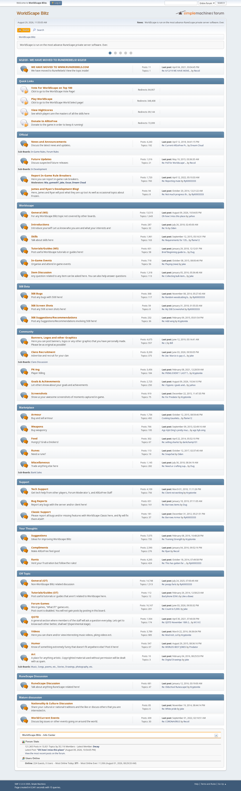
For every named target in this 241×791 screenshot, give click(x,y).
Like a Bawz (187, 596)
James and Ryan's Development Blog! (55, 189)
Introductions (40, 224)
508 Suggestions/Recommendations (54, 317)
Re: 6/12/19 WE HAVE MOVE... (176, 70)
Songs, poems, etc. (47, 666)
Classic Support (41, 512)
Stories (60, 666)
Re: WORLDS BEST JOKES (174, 647)
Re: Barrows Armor (171, 517)
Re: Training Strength (172, 539)
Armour (36, 414)
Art (33, 654)
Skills (34, 236)
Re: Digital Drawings (172, 659)
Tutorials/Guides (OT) (44, 592)
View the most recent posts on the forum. (45, 753)
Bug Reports (39, 501)
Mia (46, 182)
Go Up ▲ (222, 784)
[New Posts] (24, 69)
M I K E (197, 622)
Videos (35, 631)
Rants (35, 559)
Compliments (39, 547)
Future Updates (41, 159)
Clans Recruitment (43, 352)
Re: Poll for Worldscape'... (174, 162)
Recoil (197, 70)
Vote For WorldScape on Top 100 (51, 87)
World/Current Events (45, 717)
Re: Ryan (166, 551)
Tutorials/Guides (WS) (45, 248)
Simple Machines (38, 784)
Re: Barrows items (171, 504)
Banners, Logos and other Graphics (54, 337)
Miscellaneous (40, 462)
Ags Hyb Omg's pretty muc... (175, 430)
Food (34, 438)
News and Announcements (48, 141)
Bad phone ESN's (170, 596)
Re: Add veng (168, 321)
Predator (193, 647)
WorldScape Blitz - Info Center (38, 735)
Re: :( (164, 343)
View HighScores (42, 110)
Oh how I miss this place (173, 216)
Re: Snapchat (168, 454)
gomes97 (54, 182)
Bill (171, 343)
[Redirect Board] (24, 90)
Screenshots (39, 393)
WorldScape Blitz (33, 13)
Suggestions (39, 535)
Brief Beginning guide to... (174, 252)
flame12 (196, 240)
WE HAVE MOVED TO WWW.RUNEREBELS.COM (60, 67)
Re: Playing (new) (170, 264)
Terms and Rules (208, 784)
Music (34, 666)
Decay (96, 746)
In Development (39, 169)
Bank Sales (36, 472)
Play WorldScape (41, 99)
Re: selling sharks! (170, 442)
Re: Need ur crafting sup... (174, 466)
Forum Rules (53, 151)
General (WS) (39, 212)
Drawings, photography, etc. (79, 666)
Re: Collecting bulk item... (174, 276)
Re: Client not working (172, 492)
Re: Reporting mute (171, 180)
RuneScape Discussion (45, 683)
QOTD (35, 617)
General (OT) (39, 580)
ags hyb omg (199, 430)
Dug (192, 252)
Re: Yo (165, 228)
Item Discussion (41, 272)
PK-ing (35, 369)
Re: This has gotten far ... (174, 563)
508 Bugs (37, 293)
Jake (62, 182)
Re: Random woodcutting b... (175, 297)
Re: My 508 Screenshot (173, 309)
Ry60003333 (190, 180)
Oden (173, 228)
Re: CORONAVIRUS (171, 721)
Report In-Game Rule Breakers (51, 175)
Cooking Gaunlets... (171, 418)
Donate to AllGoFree (44, 121)
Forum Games (40, 603)
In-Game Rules (38, 151)
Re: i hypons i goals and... (174, 385)
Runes (35, 450)
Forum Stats (32, 741)
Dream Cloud (196, 145)
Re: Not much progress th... (175, 194)
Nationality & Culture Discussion (52, 703)
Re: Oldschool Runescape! (174, 686)
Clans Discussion (39, 362)
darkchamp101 (190, 442)
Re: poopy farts (169, 584)
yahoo (192, 216)
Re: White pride (169, 708)
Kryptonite (183, 321)
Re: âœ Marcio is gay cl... (174, 355)
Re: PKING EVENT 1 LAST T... (175, 373)
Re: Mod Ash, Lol (170, 635)
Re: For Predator (170, 397)
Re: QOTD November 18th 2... (176, 622)
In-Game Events (41, 260)
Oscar (68, 182)
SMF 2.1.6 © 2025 (22, 784)
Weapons (37, 426)
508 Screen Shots (42, 305)
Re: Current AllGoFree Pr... (174, 145)
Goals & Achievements (45, 381)
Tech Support (39, 489)
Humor (35, 643)
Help (196, 784)
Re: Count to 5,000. (171, 608)
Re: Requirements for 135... (175, 240)
